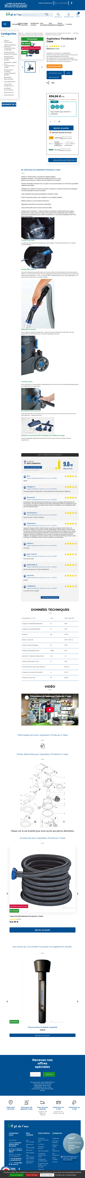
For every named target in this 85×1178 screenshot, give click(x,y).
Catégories (55, 1138)
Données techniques (55, 73)
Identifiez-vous (68, 17)
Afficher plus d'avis (49, 597)
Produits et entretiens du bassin (9, 58)
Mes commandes (30, 1141)
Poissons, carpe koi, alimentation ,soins (10, 65)
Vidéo (68, 73)
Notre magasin (55, 1158)
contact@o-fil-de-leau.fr (16, 1163)
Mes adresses (30, 1153)
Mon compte (29, 1134)
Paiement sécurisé (41, 1147)
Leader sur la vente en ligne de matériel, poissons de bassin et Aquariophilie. (16, 5)
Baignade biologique (8, 78)
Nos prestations (55, 1150)
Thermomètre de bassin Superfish (42, 1027)
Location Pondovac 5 (9, 85)
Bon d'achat (9, 92)
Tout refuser (32, 1175)
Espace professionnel (46, 3)
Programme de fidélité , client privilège (43, 1165)
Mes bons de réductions (30, 1162)
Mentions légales (43, 1151)
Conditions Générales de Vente (42, 1155)
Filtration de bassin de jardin (10, 53)
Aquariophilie (9, 81)
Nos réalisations (55, 1154)
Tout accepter (16, 1175)
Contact (54, 1162)
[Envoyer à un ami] (52, 83)
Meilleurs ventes (55, 1145)
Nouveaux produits (55, 1141)
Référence (51, 49)
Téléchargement (54, 77)
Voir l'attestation (33, 467)
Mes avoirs (29, 1150)
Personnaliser (47, 1175)
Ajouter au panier (61, 128)
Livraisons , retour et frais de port (43, 1139)
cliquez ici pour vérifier (70, 1160)
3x (57, 106)
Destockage (9, 95)
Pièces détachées (8, 41)
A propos (41, 1144)
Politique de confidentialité (42, 1160)
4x (61, 106)
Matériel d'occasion (8, 89)
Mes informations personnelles (30, 1156)
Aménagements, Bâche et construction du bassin (10, 47)
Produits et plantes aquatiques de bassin (10, 72)
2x (52, 106)
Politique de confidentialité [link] (65, 1175)
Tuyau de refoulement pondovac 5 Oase (26, 916)
